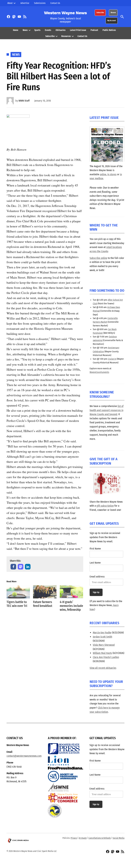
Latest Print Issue (78, 30)
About (10, 3)
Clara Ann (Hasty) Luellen (106, 657)
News (25, 30)
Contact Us (55, 3)
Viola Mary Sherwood (104, 644)
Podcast (94, 30)
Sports (37, 30)
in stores (111, 174)
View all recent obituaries (103, 667)
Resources (66, 36)
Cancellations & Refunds (100, 838)
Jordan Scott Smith (102, 636)
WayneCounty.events (99, 372)
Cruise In (112, 359)
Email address (97, 576)
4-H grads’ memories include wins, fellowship (71, 606)
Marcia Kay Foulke (102, 632)
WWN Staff (24, 100)
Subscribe (100, 13)
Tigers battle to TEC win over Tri (17, 604)
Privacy (74, 838)
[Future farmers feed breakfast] (44, 592)
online (103, 174)
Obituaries (61, 30)
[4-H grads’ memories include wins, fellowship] (71, 592)
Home (15, 30)
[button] (13, 566)
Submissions (40, 3)
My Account (111, 21)
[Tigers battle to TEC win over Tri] (18, 592)
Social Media (118, 838)
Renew (113, 13)
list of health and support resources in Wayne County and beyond (106, 410)
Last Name (95, 562)
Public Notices (109, 30)
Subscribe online (98, 258)
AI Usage (83, 838)
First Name (95, 548)
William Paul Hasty (102, 653)
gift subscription (105, 505)
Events (48, 30)
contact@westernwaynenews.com (24, 755)
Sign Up (96, 592)
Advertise (24, 3)
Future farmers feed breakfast (42, 604)
